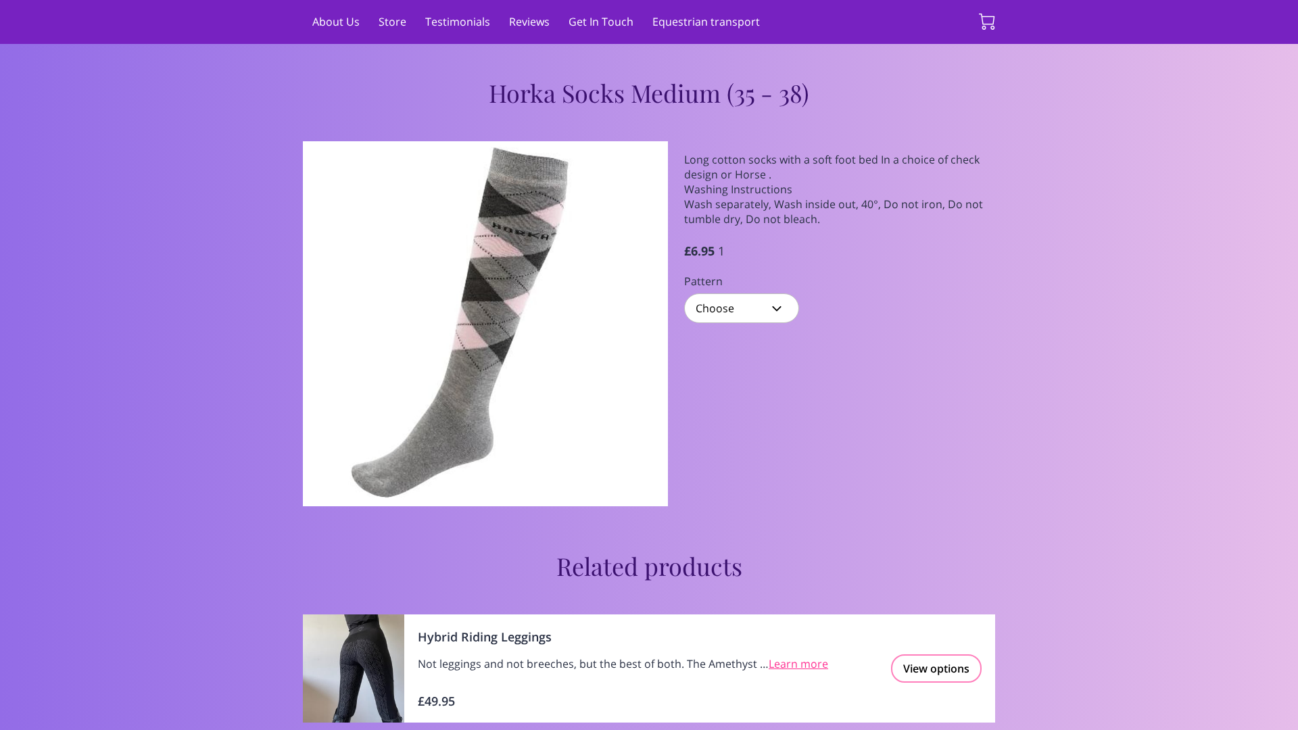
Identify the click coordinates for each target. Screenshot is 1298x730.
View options (936, 668)
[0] (987, 22)
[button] (742, 308)
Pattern (703, 281)
